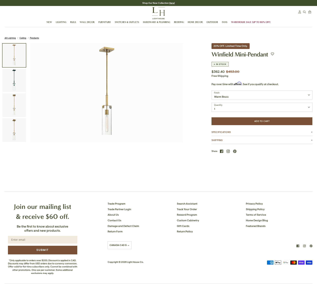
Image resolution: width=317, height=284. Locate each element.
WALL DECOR (87, 22)
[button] (272, 54)
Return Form (115, 231)
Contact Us (114, 220)
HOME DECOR (195, 22)
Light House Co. (135, 262)
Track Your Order (187, 209)
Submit (42, 250)
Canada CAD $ (118, 245)
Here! (172, 3)
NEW (49, 22)
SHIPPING (217, 140)
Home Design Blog (257, 220)
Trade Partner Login (119, 209)
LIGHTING (61, 22)
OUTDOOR (212, 22)
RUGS (73, 22)
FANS (224, 22)
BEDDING (179, 22)
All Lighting (10, 38)
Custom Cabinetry (188, 220)
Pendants (34, 38)
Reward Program (187, 215)
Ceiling (22, 38)
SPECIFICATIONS (221, 132)
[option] (106, 119)
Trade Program (116, 204)
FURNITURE (104, 22)
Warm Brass (221, 97)
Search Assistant (187, 204)
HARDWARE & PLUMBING (156, 22)
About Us (113, 215)
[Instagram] (304, 246)
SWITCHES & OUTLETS (127, 22)
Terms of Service (256, 215)
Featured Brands (256, 226)
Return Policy (185, 231)
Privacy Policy (254, 204)
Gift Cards (183, 226)
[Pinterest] (311, 246)
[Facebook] (298, 246)
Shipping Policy (255, 209)
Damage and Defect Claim (123, 226)
